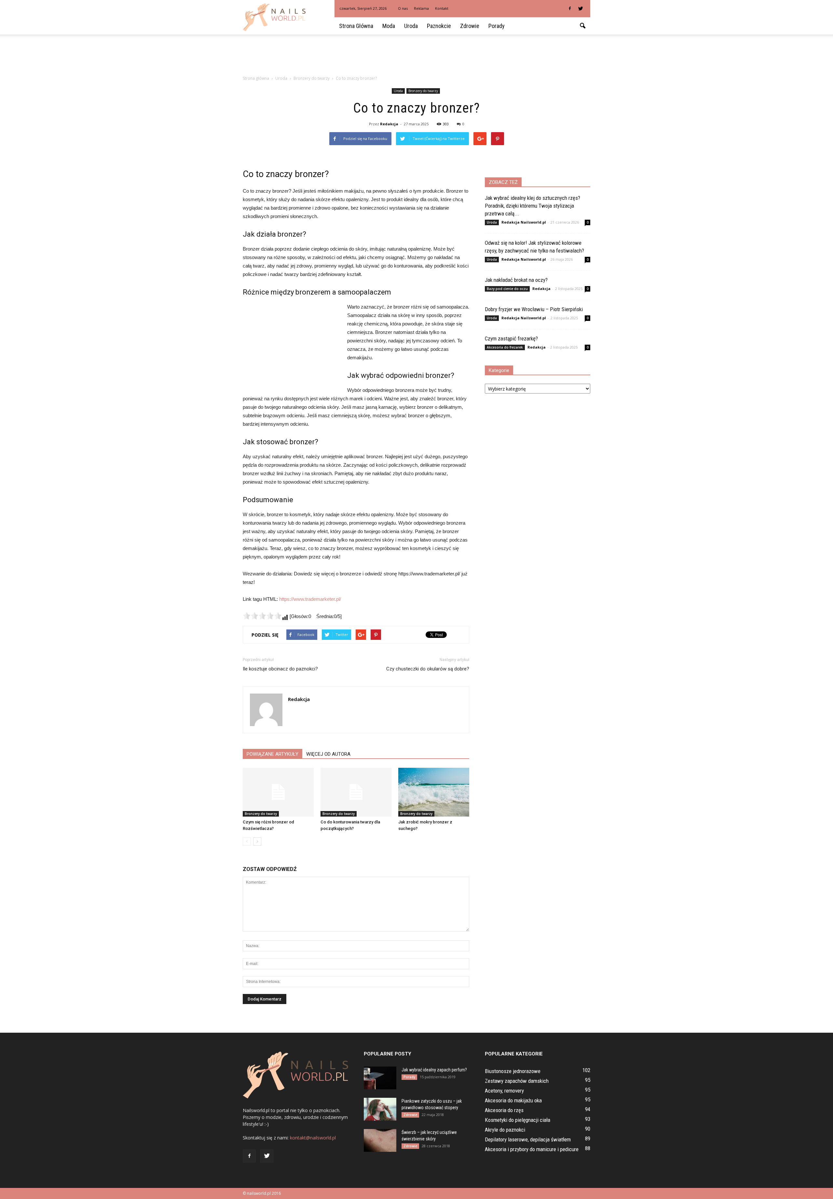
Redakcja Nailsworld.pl (523, 222)
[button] (582, 26)
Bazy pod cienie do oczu (507, 288)
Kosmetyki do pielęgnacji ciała (517, 1120)
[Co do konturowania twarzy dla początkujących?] (356, 792)
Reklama (421, 8)
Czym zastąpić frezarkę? (511, 338)
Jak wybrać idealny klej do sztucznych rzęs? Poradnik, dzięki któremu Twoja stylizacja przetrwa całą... (532, 206)
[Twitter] (580, 8)
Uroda (411, 25)
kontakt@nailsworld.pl (313, 1138)
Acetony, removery (504, 1090)
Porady (496, 25)
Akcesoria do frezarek (505, 347)
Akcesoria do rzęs (504, 1110)
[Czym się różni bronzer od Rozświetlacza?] (278, 792)
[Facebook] (570, 8)
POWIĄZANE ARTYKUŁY (272, 754)
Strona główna (356, 25)
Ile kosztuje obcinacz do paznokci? (280, 669)
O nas (403, 8)
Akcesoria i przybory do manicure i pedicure (532, 1149)
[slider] (262, 616)
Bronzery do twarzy (423, 91)
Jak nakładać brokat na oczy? (516, 280)
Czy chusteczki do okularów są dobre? (427, 669)
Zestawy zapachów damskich (517, 1081)
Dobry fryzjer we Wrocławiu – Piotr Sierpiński (534, 309)
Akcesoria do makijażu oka (513, 1100)
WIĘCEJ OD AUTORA (328, 754)
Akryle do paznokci (505, 1129)
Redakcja (389, 123)
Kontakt (441, 8)
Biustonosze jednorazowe (512, 1071)
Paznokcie (439, 25)
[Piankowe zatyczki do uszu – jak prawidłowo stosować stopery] (380, 1109)
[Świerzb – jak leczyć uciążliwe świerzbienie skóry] (380, 1140)
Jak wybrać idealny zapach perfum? (434, 1069)
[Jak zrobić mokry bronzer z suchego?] (433, 792)
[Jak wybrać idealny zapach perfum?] (380, 1078)
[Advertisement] (416, 57)
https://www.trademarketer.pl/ (310, 599)
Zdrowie (469, 25)
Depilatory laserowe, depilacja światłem (528, 1139)
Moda (388, 25)
